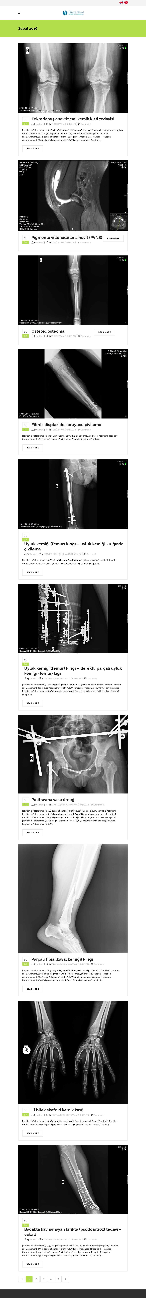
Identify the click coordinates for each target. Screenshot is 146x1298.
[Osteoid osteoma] (73, 290)
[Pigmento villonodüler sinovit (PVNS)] (73, 196)
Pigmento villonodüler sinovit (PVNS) (67, 237)
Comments (86, 124)
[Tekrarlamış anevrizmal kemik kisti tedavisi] (73, 78)
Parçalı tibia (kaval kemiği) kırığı (62, 959)
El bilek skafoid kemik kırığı (58, 1110)
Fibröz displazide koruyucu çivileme (66, 424)
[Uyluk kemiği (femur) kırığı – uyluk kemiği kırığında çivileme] (73, 494)
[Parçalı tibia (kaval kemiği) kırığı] (73, 898)
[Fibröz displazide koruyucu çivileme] (73, 384)
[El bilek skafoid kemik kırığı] (73, 1052)
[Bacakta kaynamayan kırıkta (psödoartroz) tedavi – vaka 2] (73, 1179)
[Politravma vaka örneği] (73, 754)
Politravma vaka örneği (54, 799)
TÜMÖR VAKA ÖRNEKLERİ (63, 124)
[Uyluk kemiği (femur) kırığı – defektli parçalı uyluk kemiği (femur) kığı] (73, 618)
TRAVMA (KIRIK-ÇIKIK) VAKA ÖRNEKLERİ (63, 554)
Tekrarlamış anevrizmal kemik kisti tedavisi (73, 119)
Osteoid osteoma (48, 331)
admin (40, 124)
